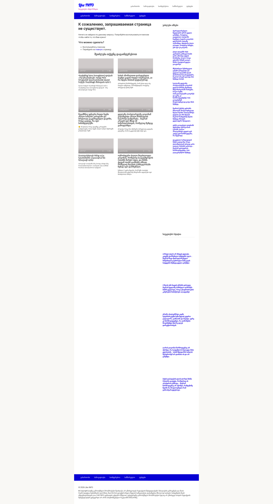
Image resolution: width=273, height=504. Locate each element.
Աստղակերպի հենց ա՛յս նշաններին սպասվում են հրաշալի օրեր (91, 157)
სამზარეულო (177, 6)
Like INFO (86, 5)
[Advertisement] (179, 195)
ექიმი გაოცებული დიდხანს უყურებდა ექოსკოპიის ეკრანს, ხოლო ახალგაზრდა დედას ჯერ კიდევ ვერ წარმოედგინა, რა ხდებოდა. (183, 130)
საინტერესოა (163, 6)
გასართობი (135, 6)
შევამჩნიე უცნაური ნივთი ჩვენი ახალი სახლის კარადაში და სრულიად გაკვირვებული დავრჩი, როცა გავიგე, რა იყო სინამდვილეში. (95, 118)
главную (99, 49)
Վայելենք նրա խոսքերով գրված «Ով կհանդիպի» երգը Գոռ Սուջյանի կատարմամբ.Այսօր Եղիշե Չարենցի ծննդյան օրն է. (95, 78)
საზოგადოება (149, 6)
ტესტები (190, 6)
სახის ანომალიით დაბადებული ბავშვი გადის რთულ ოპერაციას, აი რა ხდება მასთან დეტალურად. (135, 77)
